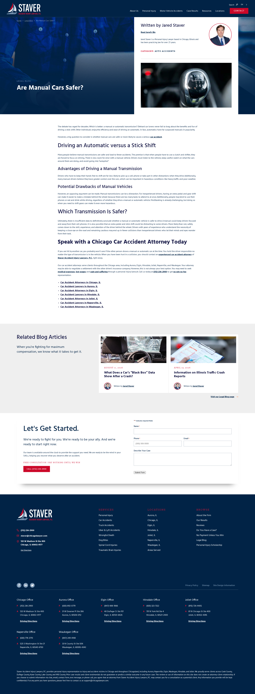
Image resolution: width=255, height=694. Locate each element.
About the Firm (203, 515)
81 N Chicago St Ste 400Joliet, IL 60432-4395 (199, 613)
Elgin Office (107, 600)
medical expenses (66, 272)
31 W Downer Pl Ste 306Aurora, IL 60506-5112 (73, 613)
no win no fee (179, 272)
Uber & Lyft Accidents (109, 530)
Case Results (192, 11)
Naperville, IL (154, 540)
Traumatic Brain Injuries (110, 550)
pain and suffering (99, 272)
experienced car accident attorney (175, 254)
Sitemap (205, 585)
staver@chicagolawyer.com (34, 536)
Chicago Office (25, 600)
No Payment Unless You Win (210, 535)
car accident (156, 137)
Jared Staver (128, 386)
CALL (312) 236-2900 (37, 469)
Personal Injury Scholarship (209, 545)
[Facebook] (19, 585)
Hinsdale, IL (153, 530)
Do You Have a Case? (206, 530)
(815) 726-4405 (195, 606)
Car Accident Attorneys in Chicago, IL (80, 283)
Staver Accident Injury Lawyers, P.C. (75, 258)
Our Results (201, 520)
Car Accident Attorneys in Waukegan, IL (81, 307)
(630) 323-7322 (152, 606)
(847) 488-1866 (111, 606)
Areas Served (154, 550)
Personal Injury (106, 515)
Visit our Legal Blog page (222, 397)
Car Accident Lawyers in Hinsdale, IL (80, 295)
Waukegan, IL (154, 545)
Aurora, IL (152, 515)
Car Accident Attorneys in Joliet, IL (79, 299)
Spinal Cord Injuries (108, 545)
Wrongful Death (106, 535)
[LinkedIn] (25, 585)
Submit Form (140, 473)
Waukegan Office (68, 632)
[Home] (52, 514)
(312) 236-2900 (160, 272)
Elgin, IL (151, 525)
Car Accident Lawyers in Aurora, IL (79, 286)
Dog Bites (103, 540)
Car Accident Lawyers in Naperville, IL (81, 303)
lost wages (81, 272)
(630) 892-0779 (68, 606)
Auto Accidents (165, 51)
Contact (239, 11)
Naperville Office (26, 632)
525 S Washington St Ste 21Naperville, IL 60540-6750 (32, 645)
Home (19, 20)
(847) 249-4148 (69, 638)
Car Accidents (105, 520)
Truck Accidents (106, 525)
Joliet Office (191, 600)
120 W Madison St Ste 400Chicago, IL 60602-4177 (33, 543)
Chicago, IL (153, 520)
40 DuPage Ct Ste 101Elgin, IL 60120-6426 (114, 613)
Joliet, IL (151, 535)
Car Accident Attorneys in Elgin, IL (78, 291)
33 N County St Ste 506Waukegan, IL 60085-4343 (74, 645)
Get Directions (26, 550)
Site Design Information (224, 585)
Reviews (200, 525)
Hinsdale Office (151, 600)
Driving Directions (28, 621)
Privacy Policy (191, 585)
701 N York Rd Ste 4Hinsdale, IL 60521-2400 (157, 613)
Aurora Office (66, 600)
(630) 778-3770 (26, 638)
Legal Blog (29, 20)
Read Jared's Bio (148, 32)
